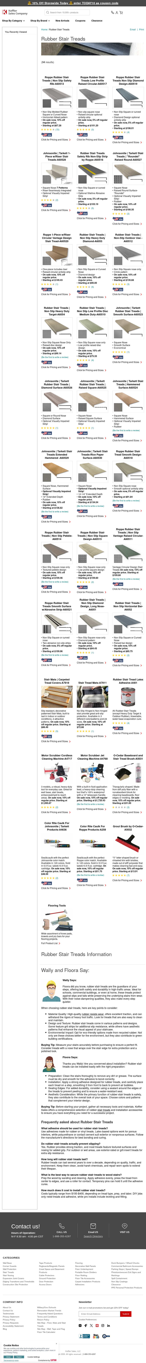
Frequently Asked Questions (50, 1313)
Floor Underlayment (84, 1269)
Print (141, 29)
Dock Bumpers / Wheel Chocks (125, 1263)
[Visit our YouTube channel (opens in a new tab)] (80, 1325)
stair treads (104, 1110)
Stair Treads (8, 1272)
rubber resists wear (93, 1014)
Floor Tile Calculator (46, 1332)
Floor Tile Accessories (85, 1278)
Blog (5, 1329)
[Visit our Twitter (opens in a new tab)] (91, 1325)
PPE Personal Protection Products (126, 1288)
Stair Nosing (8, 1275)
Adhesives (79, 1284)
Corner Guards (9, 1266)
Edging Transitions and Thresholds (18, 1281)
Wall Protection (9, 1269)
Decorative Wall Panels (85, 1266)
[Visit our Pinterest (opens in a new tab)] (97, 1325)
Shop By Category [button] (12, 20)
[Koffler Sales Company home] (16, 12)
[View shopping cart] (121, 12)
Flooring (79, 1263)
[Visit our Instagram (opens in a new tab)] (102, 1325)
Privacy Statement (11, 1317)
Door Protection (46, 1281)
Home (44, 29)
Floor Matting (81, 1275)
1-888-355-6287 (89, 1354)
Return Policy (43, 1320)
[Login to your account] (117, 12)
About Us (7, 1307)
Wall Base (7, 1263)
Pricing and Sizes (54, 139)
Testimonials (8, 1313)
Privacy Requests (11, 1323)
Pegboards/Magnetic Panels (51, 1266)
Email (133, 29)
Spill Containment (119, 1278)
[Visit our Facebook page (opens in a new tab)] (85, 1325)
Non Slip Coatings (119, 1281)
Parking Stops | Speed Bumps (124, 1269)
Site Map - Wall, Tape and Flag (51, 1329)
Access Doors (45, 1284)
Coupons (80, 20)
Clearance (96, 20)
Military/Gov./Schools (46, 1307)
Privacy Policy (9, 1320)
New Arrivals (62, 20)
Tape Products (45, 1263)
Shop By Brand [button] (39, 20)
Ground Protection (47, 1278)
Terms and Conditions (47, 1317)
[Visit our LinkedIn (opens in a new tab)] (108, 1325)
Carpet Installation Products (87, 1281)
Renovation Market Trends (49, 1310)
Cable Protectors (46, 1275)
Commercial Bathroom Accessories (127, 1266)
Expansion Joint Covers (13, 1278)
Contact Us (8, 1310)
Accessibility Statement (13, 1326)
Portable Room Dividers (86, 1272)
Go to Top (140, 1357)
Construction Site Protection (15, 1284)
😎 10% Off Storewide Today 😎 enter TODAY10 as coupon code (73, 3)
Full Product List (49, 943)
